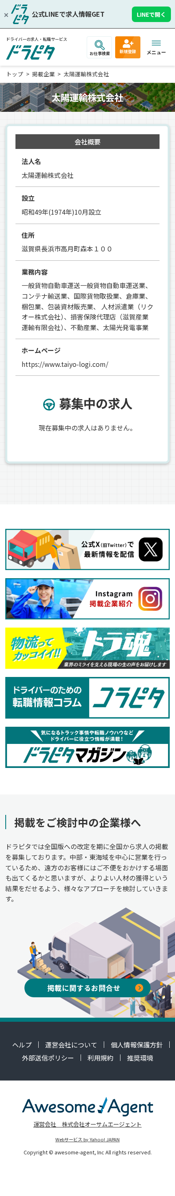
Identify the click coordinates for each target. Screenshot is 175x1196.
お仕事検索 (100, 53)
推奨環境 (140, 1058)
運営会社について (71, 1045)
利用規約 (101, 1058)
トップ (14, 74)
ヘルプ (22, 1045)
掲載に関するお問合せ (83, 988)
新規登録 (128, 51)
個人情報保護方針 (137, 1045)
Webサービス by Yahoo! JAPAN (87, 1139)
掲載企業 (43, 74)
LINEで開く (151, 14)
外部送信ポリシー (48, 1058)
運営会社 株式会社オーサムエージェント (87, 1124)
